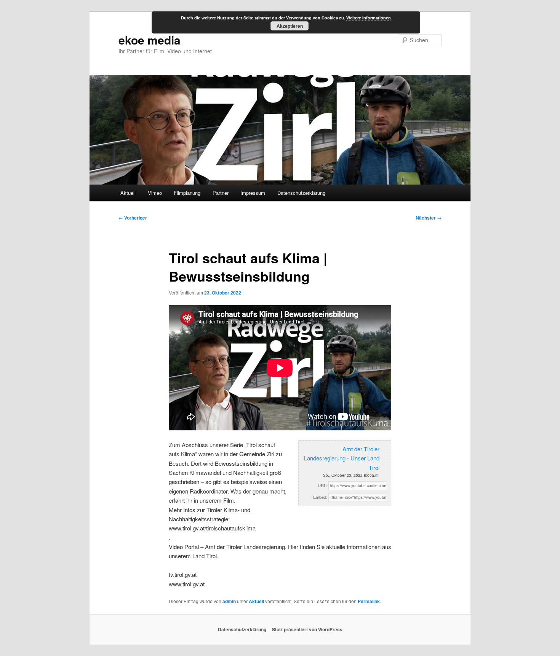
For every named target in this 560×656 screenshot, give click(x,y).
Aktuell (128, 192)
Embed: (320, 497)
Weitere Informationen (368, 18)
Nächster (429, 217)
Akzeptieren (290, 25)
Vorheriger (132, 217)
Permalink (369, 601)
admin (229, 601)
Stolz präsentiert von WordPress (307, 629)
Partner (221, 192)
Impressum (252, 192)
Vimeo (155, 192)
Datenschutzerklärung (301, 192)
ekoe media (149, 40)
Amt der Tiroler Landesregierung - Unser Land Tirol (341, 458)
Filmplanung (187, 192)
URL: (322, 485)
